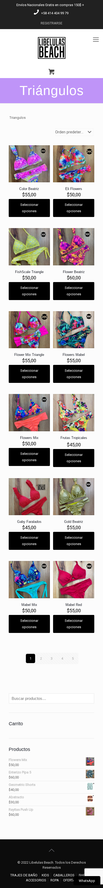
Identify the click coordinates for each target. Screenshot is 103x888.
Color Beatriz (29, 189)
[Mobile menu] (95, 39)
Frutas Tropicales (73, 438)
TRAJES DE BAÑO (24, 875)
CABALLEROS (63, 875)
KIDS (45, 875)
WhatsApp (87, 881)
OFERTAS (70, 880)
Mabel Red (73, 605)
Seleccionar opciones (29, 208)
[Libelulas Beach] (51, 48)
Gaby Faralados (29, 522)
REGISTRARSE (51, 23)
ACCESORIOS (36, 880)
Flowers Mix (29, 438)
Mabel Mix (29, 605)
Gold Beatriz (73, 522)
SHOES (84, 875)
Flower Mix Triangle (29, 355)
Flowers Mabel (74, 355)
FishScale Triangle (29, 272)
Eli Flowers (73, 189)
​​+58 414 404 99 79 (54, 13)
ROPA (54, 880)
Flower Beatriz (74, 272)
